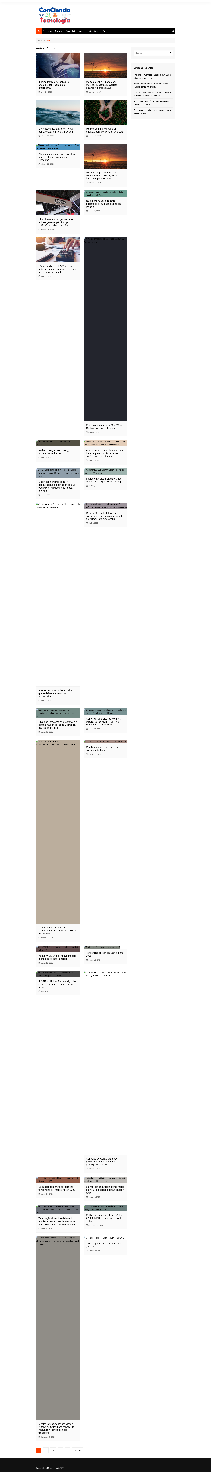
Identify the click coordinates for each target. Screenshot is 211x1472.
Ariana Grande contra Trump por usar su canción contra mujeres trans (151, 85)
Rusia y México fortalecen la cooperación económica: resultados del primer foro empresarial (105, 516)
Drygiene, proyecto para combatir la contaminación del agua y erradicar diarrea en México (57, 725)
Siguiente (77, 1450)
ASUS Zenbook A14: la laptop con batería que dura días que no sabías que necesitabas (104, 453)
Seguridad (70, 31)
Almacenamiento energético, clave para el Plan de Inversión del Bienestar (57, 157)
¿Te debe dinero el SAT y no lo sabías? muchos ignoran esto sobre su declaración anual (57, 269)
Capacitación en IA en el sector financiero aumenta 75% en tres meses (57, 930)
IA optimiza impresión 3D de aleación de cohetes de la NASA (151, 103)
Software (59, 31)
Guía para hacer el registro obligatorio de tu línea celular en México (103, 204)
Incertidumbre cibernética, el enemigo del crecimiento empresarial (53, 85)
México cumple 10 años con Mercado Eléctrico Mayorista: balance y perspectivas (102, 85)
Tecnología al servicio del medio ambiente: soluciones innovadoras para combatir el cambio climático (56, 1221)
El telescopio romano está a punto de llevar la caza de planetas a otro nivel (152, 94)
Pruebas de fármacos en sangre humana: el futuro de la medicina (152, 76)
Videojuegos (94, 31)
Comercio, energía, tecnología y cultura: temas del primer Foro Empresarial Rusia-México (103, 721)
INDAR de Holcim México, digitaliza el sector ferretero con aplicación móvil (57, 984)
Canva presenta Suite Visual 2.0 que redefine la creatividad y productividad (56, 693)
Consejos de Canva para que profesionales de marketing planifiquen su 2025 (102, 1161)
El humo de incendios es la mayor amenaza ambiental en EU (152, 112)
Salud (105, 31)
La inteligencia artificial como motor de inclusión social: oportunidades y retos (105, 1190)
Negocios (82, 31)
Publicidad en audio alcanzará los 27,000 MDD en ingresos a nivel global (104, 1218)
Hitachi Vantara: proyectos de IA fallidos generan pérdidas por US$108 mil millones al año (55, 222)
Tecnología (47, 31)
